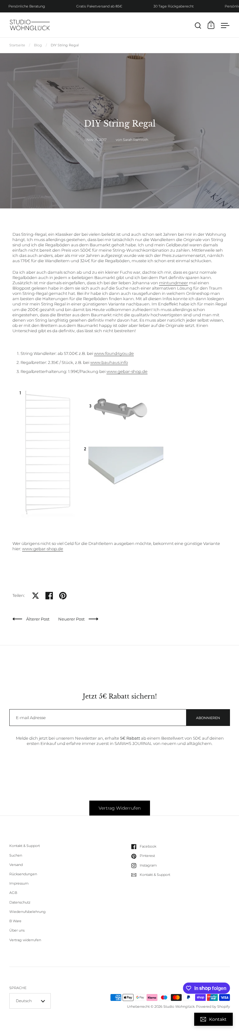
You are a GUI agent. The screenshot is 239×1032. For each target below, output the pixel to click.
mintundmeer (173, 282)
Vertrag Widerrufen (120, 808)
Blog (38, 45)
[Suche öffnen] (198, 25)
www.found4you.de (114, 353)
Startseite (17, 45)
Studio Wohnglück (178, 1006)
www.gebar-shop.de (127, 371)
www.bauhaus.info (109, 362)
